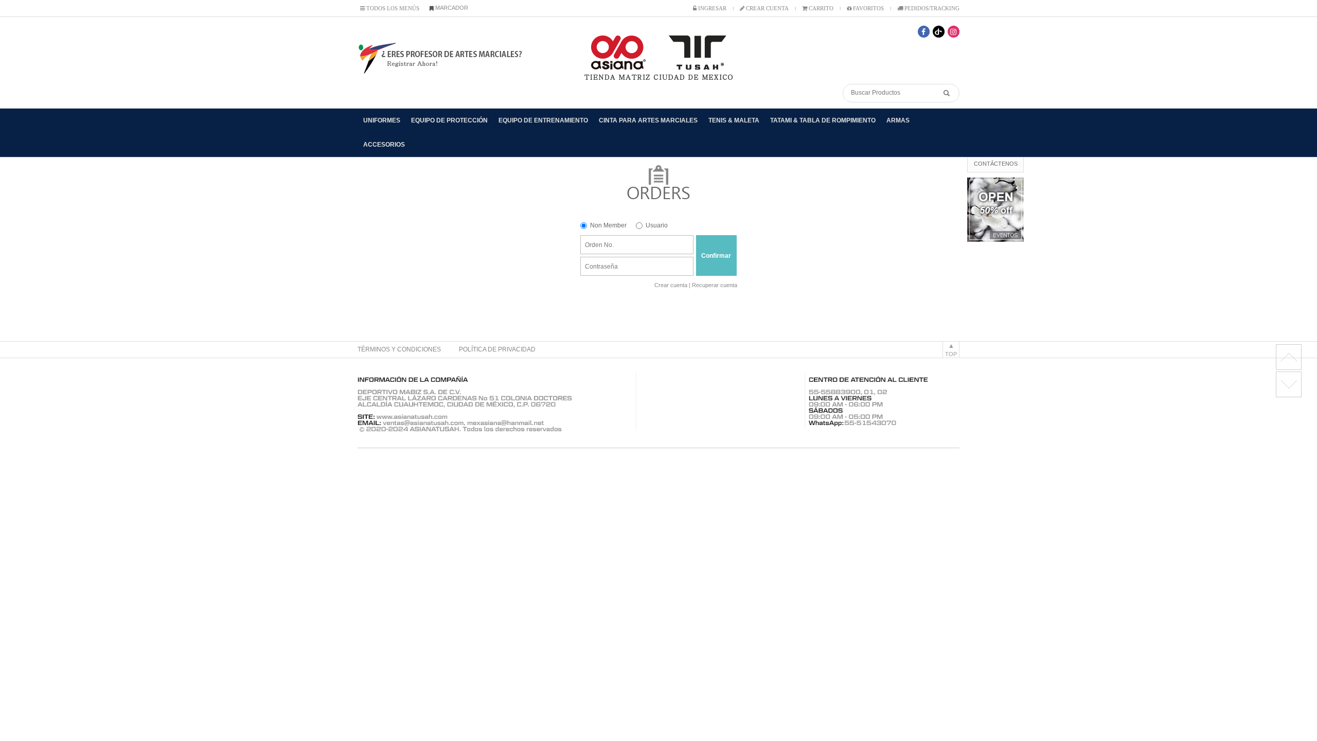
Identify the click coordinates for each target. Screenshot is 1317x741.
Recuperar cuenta (714, 285)
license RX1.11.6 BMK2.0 (1289, 384)
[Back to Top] (1289, 357)
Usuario (657, 225)
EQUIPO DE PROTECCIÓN (449, 120)
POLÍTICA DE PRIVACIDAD (497, 349)
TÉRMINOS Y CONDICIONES (399, 349)
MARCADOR (451, 8)
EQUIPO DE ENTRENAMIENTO (543, 120)
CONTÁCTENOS (996, 164)
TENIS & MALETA (733, 120)
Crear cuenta (670, 285)
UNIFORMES (381, 120)
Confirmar (716, 255)
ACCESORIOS (384, 144)
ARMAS (898, 120)
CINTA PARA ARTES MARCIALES (648, 120)
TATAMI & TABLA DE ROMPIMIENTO (823, 120)
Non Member (608, 225)
